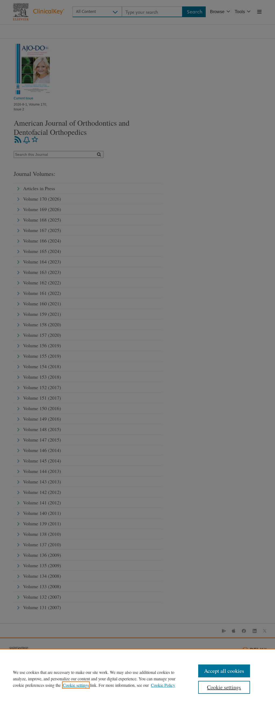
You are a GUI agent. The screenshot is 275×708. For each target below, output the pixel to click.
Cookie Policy (163, 685)
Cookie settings (76, 685)
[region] (137, 678)
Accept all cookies (224, 670)
